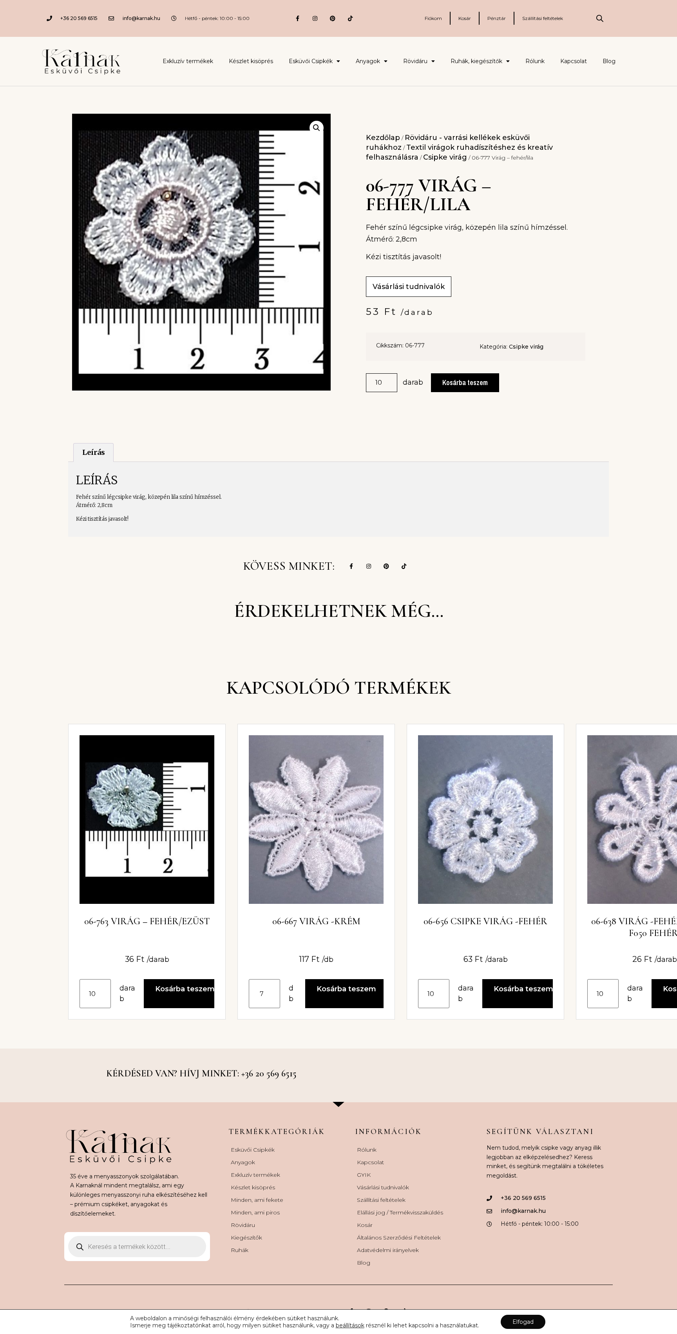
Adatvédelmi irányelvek (388, 1250)
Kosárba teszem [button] (184, 989)
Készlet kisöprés (251, 61)
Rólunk (535, 61)
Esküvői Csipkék (311, 61)
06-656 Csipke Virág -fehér (485, 921)
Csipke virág (445, 157)
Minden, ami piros (255, 1212)
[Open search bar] (600, 18)
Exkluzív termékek (188, 61)
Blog (609, 61)
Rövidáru (415, 61)
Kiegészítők (246, 1237)
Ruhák (239, 1250)
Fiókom (433, 18)
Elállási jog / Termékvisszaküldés (400, 1212)
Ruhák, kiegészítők (476, 61)
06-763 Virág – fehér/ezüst (147, 921)
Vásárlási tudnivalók (383, 1187)
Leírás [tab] (93, 452)
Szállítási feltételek (542, 18)
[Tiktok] (350, 18)
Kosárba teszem (465, 382)
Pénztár (496, 18)
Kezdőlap (383, 137)
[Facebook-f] (297, 18)
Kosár (464, 18)
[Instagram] (315, 18)
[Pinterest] (333, 18)
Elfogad (523, 1321)
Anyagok (368, 61)
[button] (317, 128)
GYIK (364, 1174)
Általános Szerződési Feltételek (399, 1237)
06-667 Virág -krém (316, 921)
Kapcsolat (573, 61)
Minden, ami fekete (257, 1199)
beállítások (350, 1325)
